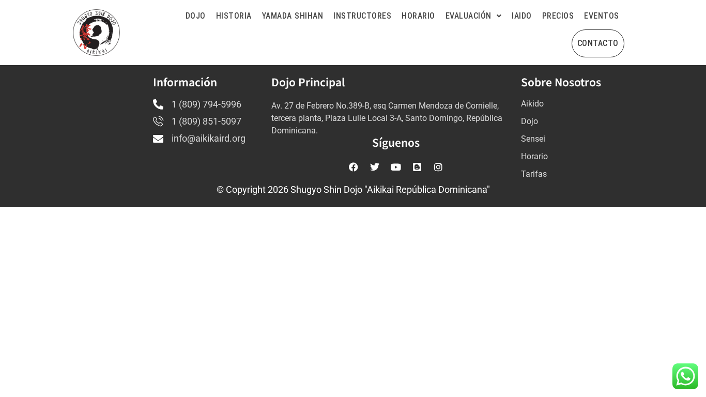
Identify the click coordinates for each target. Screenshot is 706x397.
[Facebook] (353, 167)
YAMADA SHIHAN (293, 16)
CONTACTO (598, 43)
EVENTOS (601, 16)
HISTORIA (234, 16)
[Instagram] (438, 167)
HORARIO (418, 16)
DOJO (196, 16)
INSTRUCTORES (362, 16)
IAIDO (522, 16)
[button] (473, 16)
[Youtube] (396, 167)
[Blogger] (417, 167)
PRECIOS (558, 16)
